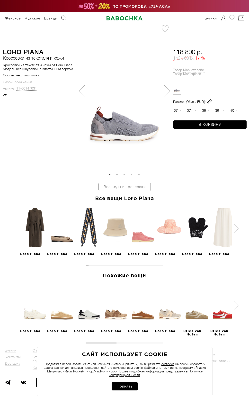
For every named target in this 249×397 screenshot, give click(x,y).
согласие (167, 364)
